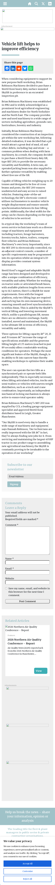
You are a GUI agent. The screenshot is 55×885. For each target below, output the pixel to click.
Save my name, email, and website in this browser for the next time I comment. (29, 592)
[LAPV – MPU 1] (27, 704)
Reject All (27, 879)
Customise (27, 871)
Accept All (27, 863)
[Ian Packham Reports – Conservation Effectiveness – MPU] (27, 741)
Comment (11, 524)
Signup (14, 484)
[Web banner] (27, 30)
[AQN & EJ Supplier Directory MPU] (27, 778)
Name (9, 558)
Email (9, 568)
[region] (27, 861)
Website (9, 578)
